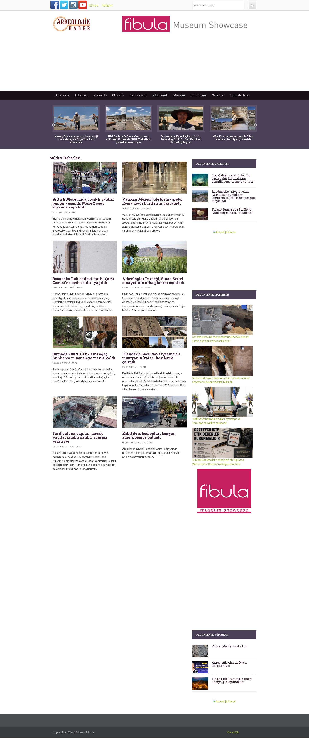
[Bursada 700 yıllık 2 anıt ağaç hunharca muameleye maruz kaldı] (85, 332)
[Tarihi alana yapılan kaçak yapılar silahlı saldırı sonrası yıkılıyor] (85, 412)
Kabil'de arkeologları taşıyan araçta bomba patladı (149, 435)
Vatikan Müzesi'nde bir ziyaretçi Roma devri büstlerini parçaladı (152, 201)
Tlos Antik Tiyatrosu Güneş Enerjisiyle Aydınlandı (231, 680)
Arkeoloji (81, 95)
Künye (93, 5)
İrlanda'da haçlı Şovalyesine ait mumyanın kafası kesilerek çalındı (151, 358)
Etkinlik (118, 95)
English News (240, 95)
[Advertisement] (154, 64)
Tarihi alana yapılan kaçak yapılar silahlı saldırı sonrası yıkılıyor (80, 437)
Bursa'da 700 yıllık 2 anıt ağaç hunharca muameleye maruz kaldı (84, 356)
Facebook (54, 5)
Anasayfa (62, 95)
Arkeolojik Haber (85, 732)
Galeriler (218, 95)
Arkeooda (100, 95)
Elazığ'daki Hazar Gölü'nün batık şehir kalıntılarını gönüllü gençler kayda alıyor (232, 178)
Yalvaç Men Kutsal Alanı (230, 646)
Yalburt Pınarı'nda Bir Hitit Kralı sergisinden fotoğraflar (232, 211)
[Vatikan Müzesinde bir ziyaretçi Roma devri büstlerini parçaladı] (154, 178)
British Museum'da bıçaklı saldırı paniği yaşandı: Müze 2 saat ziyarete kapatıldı (83, 203)
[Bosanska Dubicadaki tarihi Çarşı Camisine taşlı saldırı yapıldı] (85, 257)
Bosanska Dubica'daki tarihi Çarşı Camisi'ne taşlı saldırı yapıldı (83, 280)
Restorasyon (138, 95)
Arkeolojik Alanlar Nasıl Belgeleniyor (229, 664)
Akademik (160, 95)
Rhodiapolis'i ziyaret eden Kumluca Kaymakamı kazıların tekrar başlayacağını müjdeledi (233, 196)
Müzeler (179, 95)
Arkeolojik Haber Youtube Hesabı (82, 5)
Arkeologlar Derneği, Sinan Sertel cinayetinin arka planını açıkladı (153, 280)
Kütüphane (198, 95)
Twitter (64, 5)
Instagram (73, 5)
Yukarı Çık (233, 732)
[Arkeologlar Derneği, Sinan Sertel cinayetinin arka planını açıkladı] (154, 257)
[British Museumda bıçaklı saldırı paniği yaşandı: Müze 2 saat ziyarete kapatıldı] (85, 178)
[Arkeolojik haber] (72, 23)
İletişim (107, 5)
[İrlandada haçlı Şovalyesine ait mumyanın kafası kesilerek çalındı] (154, 332)
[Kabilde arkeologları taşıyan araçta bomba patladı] (154, 412)
